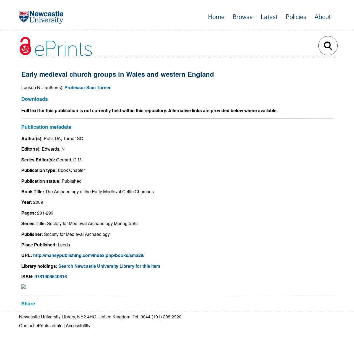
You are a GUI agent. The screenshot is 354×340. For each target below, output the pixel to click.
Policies (296, 17)
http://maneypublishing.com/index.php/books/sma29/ (88, 255)
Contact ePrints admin (41, 325)
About (322, 17)
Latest (269, 17)
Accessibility (78, 325)
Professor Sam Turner (87, 87)
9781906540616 (51, 276)
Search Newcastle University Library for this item (109, 266)
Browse (243, 17)
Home (216, 17)
